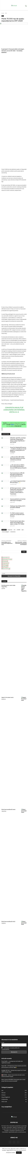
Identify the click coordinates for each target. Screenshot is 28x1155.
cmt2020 (18, 529)
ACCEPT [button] (19, 1152)
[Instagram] (14, 1142)
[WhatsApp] (18, 44)
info (8, 1150)
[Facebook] (7, 44)
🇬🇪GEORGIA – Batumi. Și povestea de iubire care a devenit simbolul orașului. (13, 1075)
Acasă (2, 13)
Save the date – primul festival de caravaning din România (21, 543)
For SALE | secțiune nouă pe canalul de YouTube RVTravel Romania (17, 514)
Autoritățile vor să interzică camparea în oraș (6, 543)
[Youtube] (18, 1142)
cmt (14, 529)
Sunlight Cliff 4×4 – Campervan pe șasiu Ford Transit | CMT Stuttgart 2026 (13, 1071)
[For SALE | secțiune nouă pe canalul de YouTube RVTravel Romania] (5, 514)
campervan (9, 529)
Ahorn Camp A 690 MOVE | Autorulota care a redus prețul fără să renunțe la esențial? (13, 1080)
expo (23, 529)
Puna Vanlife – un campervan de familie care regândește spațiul (12, 1062)
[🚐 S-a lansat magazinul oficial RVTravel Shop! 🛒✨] (5, 482)
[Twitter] (11, 44)
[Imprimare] (24, 44)
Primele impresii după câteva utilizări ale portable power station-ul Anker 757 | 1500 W (17, 523)
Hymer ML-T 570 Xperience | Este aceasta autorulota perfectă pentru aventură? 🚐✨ (13, 1066)
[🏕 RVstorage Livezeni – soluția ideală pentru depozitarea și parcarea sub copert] (5, 489)
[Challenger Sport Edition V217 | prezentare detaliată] (5, 507)
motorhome (12, 531)
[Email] (21, 44)
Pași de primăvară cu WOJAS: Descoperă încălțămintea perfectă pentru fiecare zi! (17, 474)
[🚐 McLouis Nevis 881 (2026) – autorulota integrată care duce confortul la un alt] (5, 458)
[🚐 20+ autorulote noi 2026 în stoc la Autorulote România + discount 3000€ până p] (5, 466)
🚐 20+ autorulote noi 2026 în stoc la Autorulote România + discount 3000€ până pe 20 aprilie (18, 466)
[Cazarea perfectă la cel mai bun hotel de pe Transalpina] (5, 500)
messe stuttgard (5, 531)
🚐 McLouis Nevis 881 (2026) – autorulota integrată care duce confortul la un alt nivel (17, 458)
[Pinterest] (14, 44)
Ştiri (6, 13)
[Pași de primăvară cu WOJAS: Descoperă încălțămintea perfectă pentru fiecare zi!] (5, 474)
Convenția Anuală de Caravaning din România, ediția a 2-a (14, 410)
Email (2, 1042)
